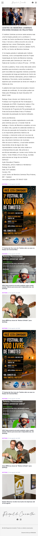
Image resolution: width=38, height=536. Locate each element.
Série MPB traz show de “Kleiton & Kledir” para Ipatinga (17, 321)
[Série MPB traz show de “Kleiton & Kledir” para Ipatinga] (19, 296)
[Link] (19, 2)
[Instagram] (36, 3)
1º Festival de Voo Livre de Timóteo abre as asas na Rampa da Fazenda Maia (18, 248)
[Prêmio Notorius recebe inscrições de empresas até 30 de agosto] (19, 475)
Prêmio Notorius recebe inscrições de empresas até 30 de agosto (18, 502)
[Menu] (2, 2)
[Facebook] (32, 2)
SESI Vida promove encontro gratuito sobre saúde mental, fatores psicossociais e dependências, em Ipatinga (18, 287)
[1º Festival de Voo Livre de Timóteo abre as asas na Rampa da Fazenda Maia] (19, 187)
